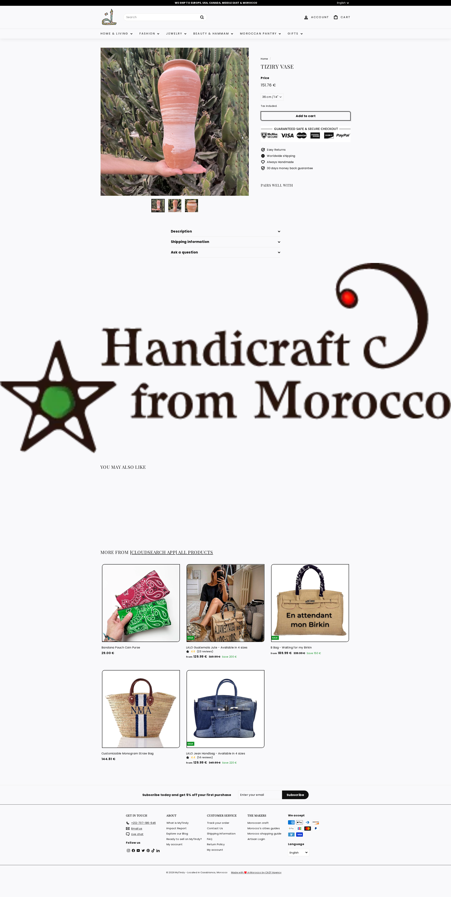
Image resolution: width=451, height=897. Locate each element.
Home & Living (115, 34)
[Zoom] (175, 122)
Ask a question (184, 252)
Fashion (148, 34)
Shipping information (190, 241)
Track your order (218, 823)
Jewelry (175, 34)
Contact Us (215, 828)
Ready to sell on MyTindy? (184, 839)
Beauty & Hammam (211, 34)
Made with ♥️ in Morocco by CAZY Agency (256, 872)
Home (264, 59)
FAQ (209, 839)
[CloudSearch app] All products (171, 552)
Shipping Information (221, 833)
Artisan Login (256, 839)
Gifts (294, 34)
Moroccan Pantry (259, 34)
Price (265, 78)
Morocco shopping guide (265, 833)
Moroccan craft (258, 823)
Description (181, 231)
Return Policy (216, 844)
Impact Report (176, 828)
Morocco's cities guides (264, 828)
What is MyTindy (177, 823)
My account (174, 844)
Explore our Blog (177, 833)
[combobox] (165, 17)
